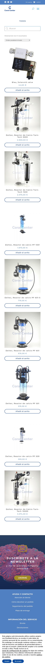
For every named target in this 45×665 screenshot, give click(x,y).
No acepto (18, 661)
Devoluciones (22, 628)
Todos (22, 21)
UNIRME (22, 578)
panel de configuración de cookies (15, 651)
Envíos (22, 623)
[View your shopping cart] (34, 2)
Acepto (6, 661)
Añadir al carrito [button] (23, 90)
